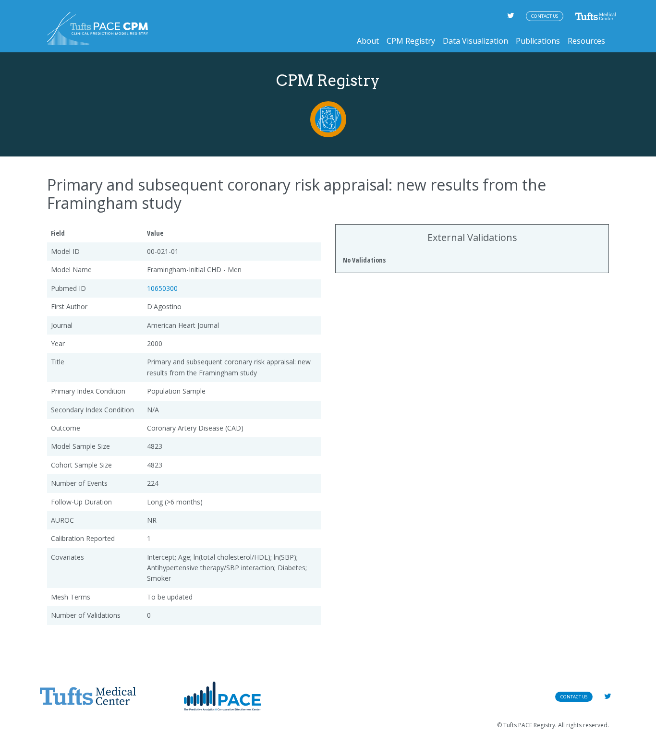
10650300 (162, 288)
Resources (586, 41)
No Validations (364, 259)
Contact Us (544, 16)
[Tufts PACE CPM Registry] (97, 29)
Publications (538, 41)
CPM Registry (411, 41)
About (368, 41)
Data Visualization (475, 41)
